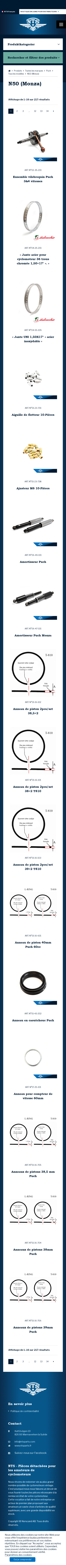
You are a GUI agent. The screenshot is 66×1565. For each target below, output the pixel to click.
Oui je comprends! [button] (22, 1559)
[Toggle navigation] (61, 24)
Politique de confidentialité (24, 1411)
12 (35, 111)
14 (47, 111)
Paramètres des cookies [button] (18, 1555)
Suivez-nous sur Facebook (31, 1452)
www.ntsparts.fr (23, 1445)
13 (41, 111)
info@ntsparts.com (25, 1441)
